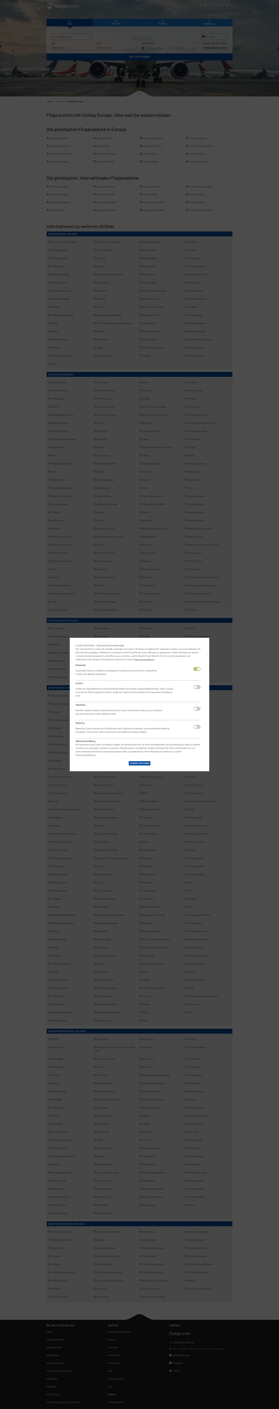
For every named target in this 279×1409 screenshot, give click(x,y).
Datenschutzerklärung (144, 659)
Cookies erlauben (139, 763)
